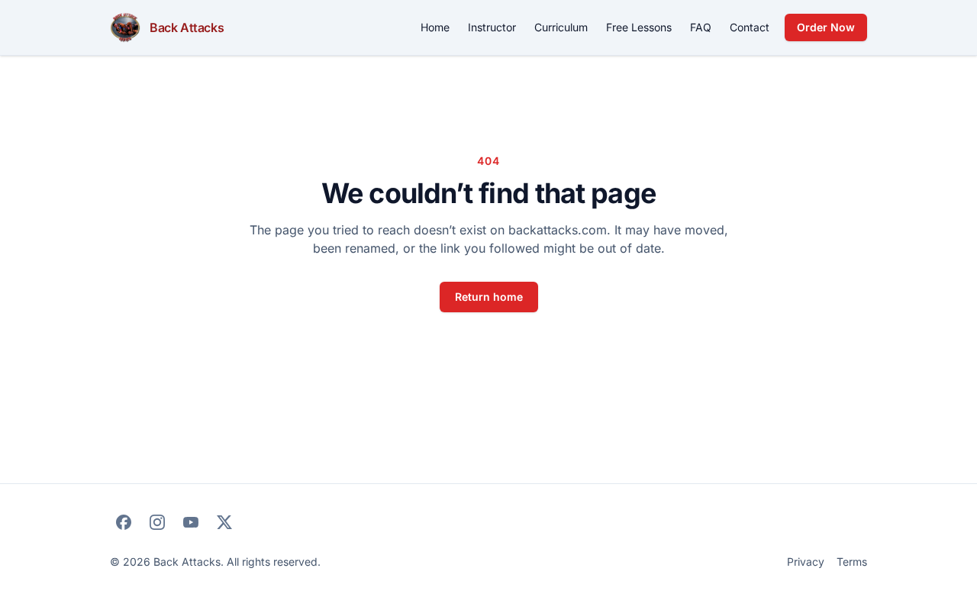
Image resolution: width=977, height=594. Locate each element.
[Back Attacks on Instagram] (157, 522)
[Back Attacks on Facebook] (123, 522)
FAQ (700, 27)
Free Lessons (639, 27)
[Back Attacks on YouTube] (191, 522)
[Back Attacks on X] (224, 522)
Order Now (826, 27)
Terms (852, 561)
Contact (749, 27)
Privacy (805, 561)
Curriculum (561, 27)
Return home (489, 296)
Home (435, 27)
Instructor (492, 27)
